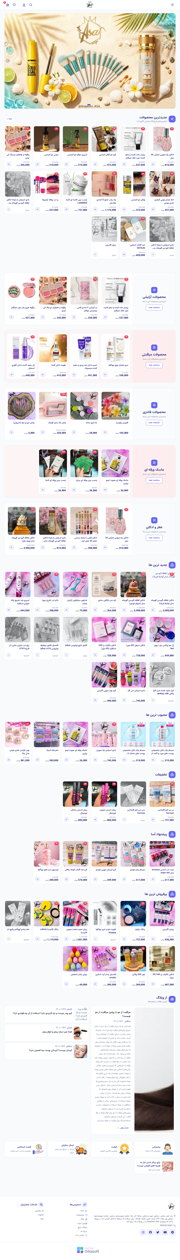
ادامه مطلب (124, 1128)
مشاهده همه (154, 307)
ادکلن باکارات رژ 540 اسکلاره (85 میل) (107, 647)
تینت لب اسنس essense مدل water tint (163, 871)
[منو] (172, 5)
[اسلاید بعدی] (8, 61)
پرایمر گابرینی (168, 929)
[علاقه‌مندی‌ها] (14, 5)
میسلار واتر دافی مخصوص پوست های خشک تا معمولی (134, 752)
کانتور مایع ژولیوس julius (76, 645)
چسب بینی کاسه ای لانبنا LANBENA (76, 201)
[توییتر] (158, 1232)
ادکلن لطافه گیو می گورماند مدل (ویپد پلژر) (23, 539)
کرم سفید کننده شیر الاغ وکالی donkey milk (163, 692)
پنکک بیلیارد (140, 929)
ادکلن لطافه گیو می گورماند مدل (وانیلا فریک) (162, 602)
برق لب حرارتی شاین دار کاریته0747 (19, 647)
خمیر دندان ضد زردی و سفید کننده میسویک (85, 367)
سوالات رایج (82, 1227)
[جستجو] (31, 5)
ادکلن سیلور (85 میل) (135, 645)
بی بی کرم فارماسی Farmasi (166, 812)
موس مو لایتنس (51, 154)
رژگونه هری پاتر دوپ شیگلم (23, 307)
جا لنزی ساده (91, 422)
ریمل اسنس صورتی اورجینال (108, 812)
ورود (42, 1218)
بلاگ (82, 1219)
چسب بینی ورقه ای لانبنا (55, 480)
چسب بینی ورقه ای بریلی (86, 480)
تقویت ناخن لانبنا (58, 365)
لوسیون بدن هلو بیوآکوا (48, 869)
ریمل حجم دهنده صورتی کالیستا (76, 931)
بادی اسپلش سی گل (136, 690)
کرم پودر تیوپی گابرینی (106, 690)
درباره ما (84, 1231)
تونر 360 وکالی (138, 974)
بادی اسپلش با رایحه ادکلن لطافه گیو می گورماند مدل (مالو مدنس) (18, 201)
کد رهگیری (39, 1210)
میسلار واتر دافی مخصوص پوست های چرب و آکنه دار (162, 752)
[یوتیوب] (165, 1232)
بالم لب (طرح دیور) (50, 600)
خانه (82, 1210)
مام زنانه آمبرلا (52, 750)
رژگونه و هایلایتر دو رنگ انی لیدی (18, 156)
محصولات (80, 1215)
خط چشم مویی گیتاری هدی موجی (164, 201)
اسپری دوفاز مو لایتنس (77, 154)
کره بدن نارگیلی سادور (107, 600)
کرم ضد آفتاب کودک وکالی (76, 869)
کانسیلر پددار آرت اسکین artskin (105, 976)
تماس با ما (79, 1235)
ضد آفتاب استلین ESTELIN (137, 247)
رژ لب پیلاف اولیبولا (50, 199)
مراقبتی (127, 1021)
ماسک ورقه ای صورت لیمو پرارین (117, 482)
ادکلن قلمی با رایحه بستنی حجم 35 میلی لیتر (86, 539)
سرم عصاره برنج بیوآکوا (118, 365)
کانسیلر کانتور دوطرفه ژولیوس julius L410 (49, 647)
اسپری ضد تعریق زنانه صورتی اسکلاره (20, 602)
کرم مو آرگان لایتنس (107, 154)
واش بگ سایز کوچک (57, 422)
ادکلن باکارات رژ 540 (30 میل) (163, 976)
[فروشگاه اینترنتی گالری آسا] (172, 1206)
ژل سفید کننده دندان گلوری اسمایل (23, 367)
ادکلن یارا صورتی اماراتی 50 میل (162, 156)
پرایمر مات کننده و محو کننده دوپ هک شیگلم (135, 156)
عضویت (41, 1214)
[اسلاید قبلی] (172, 61)
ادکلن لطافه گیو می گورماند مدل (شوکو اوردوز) (133, 602)
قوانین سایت (82, 1223)
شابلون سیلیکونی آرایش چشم (77, 602)
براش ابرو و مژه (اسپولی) (24, 422)
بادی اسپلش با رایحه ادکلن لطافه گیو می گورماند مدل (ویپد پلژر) (54, 539)
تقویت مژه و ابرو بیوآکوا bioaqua (106, 931)
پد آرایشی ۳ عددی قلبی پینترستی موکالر (87, 309)
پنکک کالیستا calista (49, 929)
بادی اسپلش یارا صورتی (106, 750)
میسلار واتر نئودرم (137, 869)
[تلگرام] (172, 1232)
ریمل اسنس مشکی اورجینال (79, 812)
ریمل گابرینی (110, 245)
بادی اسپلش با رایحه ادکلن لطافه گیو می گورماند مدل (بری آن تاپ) (162, 247)
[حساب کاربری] (24, 5)
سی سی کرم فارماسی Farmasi (136, 812)
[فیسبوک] (150, 1232)
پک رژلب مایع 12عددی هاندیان (106, 201)
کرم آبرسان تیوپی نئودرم (106, 869)
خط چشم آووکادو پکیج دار (18, 929)
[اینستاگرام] (143, 1232)
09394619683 (166, 1225)
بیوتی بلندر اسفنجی (79, 974)
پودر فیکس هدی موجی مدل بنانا (19, 752)
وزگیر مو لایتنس (138, 199)
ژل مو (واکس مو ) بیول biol (164, 647)
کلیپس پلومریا (122, 422)
